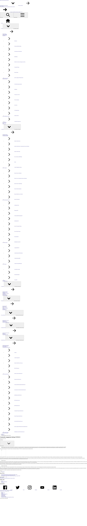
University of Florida (20, 5)
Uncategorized (2, 471)
